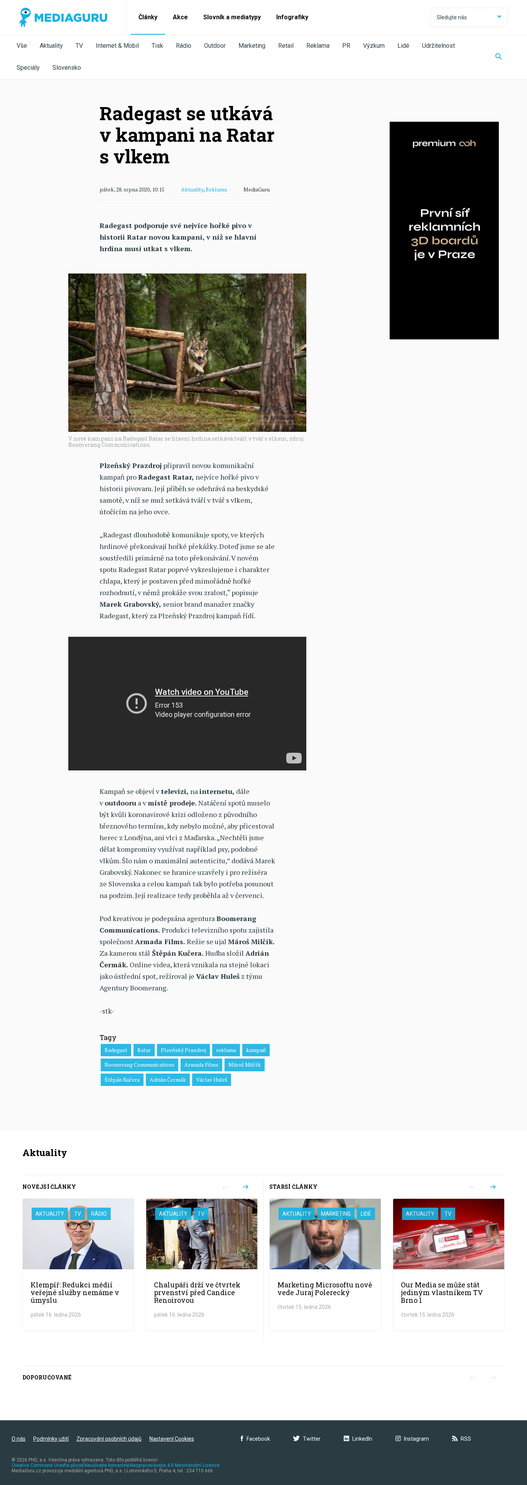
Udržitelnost (438, 45)
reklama (226, 1050)
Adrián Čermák (168, 1079)
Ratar (144, 1050)
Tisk (157, 45)
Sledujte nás (452, 17)
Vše (22, 45)
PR (346, 45)
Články (148, 17)
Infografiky (292, 17)
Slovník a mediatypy (232, 17)
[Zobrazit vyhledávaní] (499, 57)
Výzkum (374, 45)
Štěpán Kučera (122, 1079)
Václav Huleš (211, 1079)
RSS (466, 1439)
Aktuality (51, 45)
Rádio (183, 45)
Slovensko (66, 67)
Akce (180, 17)
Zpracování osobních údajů (109, 1438)
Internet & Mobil (117, 45)
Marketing (251, 45)
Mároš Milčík (244, 1064)
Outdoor (215, 45)
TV (79, 45)
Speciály (28, 67)
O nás (18, 1438)
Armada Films (201, 1064)
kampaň (256, 1050)
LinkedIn (362, 1439)
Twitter (312, 1439)
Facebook (258, 1439)
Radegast (116, 1050)
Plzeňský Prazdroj (183, 1050)
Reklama (317, 45)
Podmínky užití (51, 1438)
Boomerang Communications (139, 1064)
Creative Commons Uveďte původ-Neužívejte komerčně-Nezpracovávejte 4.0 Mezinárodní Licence (116, 1465)
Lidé (403, 45)
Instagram (416, 1439)
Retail (286, 45)
